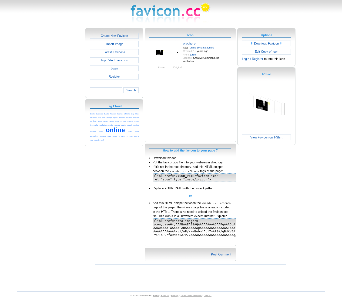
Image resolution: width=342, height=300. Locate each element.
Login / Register (252, 59)
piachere (189, 43)
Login (114, 68)
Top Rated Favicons (114, 60)
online (193, 47)
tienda (200, 47)
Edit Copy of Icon (266, 51)
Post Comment (221, 254)
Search (131, 90)
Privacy (174, 295)
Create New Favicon (114, 36)
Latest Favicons (114, 52)
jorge (193, 54)
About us (165, 295)
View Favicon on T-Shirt (266, 137)
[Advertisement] (65, 98)
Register (114, 76)
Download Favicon (266, 43)
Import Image (114, 44)
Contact (207, 295)
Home (156, 295)
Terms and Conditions (191, 295)
